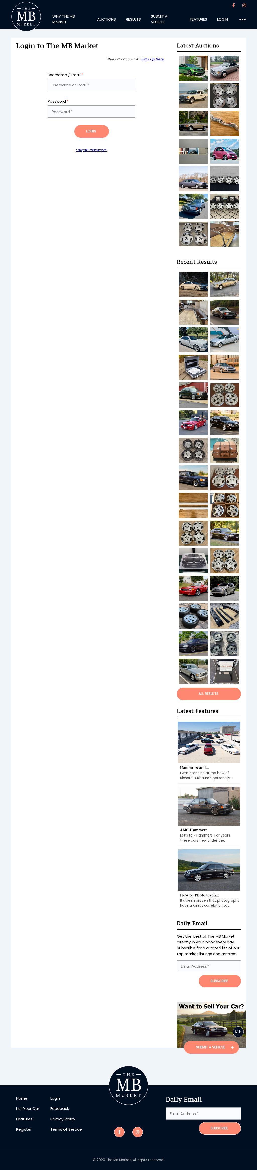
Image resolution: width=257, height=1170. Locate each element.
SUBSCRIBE (219, 981)
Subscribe (219, 1128)
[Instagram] (244, 5)
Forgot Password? (91, 150)
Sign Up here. (152, 59)
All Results (208, 693)
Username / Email (65, 74)
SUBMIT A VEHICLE (211, 1047)
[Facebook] (233, 5)
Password (58, 101)
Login (91, 131)
